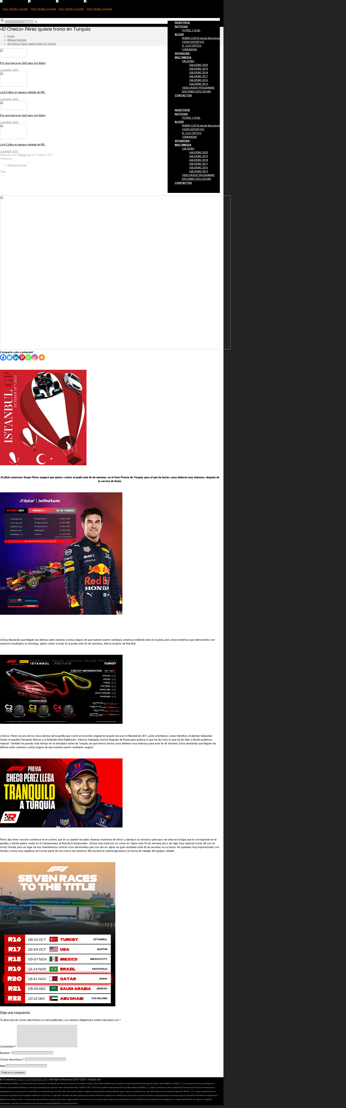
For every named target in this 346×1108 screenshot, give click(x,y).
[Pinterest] (22, 357)
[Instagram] (35, 357)
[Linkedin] (16, 357)
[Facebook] (3, 357)
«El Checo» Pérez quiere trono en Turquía (31, 43)
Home (10, 36)
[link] (36, 21)
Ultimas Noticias (16, 40)
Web (2, 1066)
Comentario (8, 1046)
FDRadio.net (24, 154)
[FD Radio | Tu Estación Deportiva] (56, 9)
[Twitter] (9, 357)
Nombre (6, 1053)
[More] (42, 357)
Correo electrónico (12, 1059)
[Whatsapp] (28, 357)
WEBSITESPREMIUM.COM (32, 1079)
